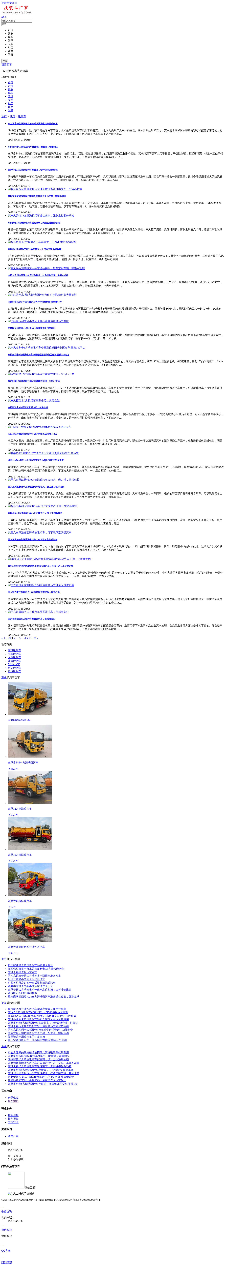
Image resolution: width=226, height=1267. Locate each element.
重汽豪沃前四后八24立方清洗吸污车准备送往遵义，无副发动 (43, 996)
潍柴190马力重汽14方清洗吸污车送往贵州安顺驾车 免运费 (36, 460)
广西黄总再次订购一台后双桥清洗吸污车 (32, 982)
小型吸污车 (14, 653)
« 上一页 (6, 638)
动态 (4, 17)
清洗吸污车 (14, 671)
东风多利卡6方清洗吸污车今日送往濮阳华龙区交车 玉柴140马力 (38, 354)
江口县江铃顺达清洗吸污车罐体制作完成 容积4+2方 (32, 434)
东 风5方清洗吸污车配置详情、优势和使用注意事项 (38, 1012)
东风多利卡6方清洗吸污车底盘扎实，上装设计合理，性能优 (43, 1022)
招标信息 (13, 1115)
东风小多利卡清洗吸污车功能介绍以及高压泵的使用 (38, 1019)
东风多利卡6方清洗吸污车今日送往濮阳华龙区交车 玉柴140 (42, 1083)
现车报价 (13, 1101)
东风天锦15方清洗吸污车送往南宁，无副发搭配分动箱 (34, 222)
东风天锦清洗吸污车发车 (22, 972)
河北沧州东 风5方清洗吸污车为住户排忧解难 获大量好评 (35, 302)
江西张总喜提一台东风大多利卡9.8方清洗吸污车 (36, 968)
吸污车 (22, 116)
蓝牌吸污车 (14, 660)
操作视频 (13, 1118)
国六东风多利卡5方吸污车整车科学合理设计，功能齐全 (40, 1029)
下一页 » (33, 638)
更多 (4, 677)
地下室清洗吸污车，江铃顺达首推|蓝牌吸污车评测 (37, 1040)
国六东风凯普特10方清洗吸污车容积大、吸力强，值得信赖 (36, 486)
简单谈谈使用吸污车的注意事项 (26, 1036)
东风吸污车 (14, 650)
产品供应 (13, 1097)
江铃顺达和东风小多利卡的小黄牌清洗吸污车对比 (31, 328)
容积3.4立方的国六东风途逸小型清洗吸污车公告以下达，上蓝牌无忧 (40, 566)
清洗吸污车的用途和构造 (22, 993)
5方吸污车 (14, 664)
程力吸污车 (14, 667)
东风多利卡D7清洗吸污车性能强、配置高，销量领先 (33, 147)
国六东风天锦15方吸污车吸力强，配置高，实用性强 (38, 1033)
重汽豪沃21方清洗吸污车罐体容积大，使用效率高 (37, 1008)
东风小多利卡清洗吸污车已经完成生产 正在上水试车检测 (35, 513)
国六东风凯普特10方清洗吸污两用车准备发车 (34, 975)
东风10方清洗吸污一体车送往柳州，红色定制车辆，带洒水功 (43, 1073)
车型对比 (13, 1122)
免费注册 (12, 2)
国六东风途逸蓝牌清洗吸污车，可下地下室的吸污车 (32, 539)
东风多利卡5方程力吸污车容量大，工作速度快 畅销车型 (34, 249)
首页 (4, 116)
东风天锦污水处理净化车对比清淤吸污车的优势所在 (38, 1026)
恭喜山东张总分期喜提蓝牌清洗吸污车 (30, 986)
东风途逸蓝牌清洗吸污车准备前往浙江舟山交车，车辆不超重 (37, 196)
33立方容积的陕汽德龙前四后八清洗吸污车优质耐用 (33, 123)
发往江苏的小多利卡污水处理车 (26, 979)
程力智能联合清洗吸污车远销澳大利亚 (30, 965)
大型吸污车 (14, 657)
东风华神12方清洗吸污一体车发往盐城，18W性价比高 (39, 989)
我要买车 (6, 64)
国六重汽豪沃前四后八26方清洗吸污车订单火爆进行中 (34, 592)
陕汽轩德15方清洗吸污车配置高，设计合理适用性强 (33, 170)
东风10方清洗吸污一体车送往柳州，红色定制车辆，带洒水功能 (38, 275)
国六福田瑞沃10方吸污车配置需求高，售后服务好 (31, 619)
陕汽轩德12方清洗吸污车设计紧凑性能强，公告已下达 (34, 381)
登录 (4, 2)
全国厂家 (13, 1136)
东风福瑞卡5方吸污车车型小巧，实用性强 (28, 407)
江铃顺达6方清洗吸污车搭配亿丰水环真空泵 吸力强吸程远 (42, 1015)
